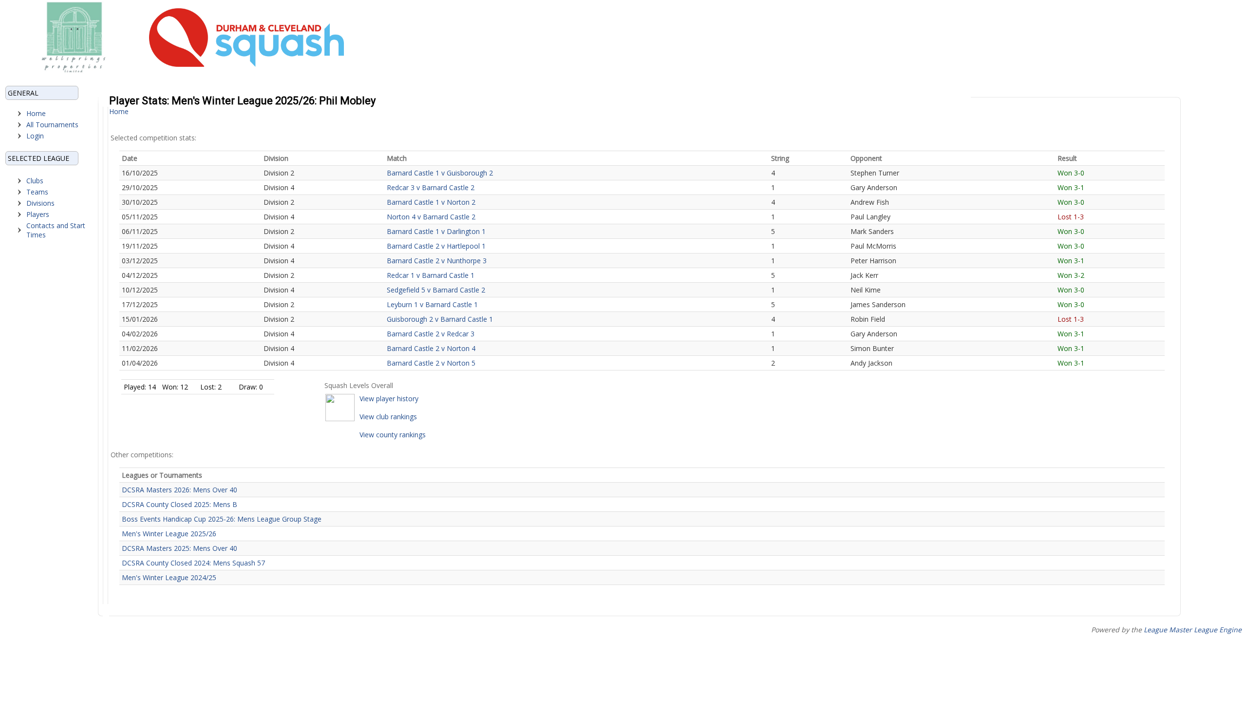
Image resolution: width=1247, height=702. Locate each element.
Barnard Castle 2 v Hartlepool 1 (436, 246)
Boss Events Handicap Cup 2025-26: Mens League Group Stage (221, 519)
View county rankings (392, 434)
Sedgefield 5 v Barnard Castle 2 (436, 289)
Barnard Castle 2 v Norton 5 (431, 363)
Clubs (34, 180)
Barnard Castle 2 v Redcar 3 (430, 333)
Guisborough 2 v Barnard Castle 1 (440, 319)
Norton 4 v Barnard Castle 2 (431, 216)
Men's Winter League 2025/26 (169, 533)
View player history (388, 398)
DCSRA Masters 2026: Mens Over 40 (179, 489)
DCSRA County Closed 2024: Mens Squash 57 (193, 562)
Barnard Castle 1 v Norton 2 (431, 202)
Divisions (40, 203)
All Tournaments (52, 124)
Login (35, 135)
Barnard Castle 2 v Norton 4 (431, 348)
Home (36, 113)
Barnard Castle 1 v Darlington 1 (436, 231)
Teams (37, 191)
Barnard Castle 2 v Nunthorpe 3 (437, 260)
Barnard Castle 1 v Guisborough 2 (440, 172)
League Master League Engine (1193, 629)
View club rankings (388, 416)
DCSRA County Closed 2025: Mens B (179, 504)
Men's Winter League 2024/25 (169, 577)
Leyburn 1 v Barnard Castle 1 (432, 304)
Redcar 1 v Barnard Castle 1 (430, 275)
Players (37, 214)
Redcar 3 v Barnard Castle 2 (430, 187)
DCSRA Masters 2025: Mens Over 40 (179, 548)
